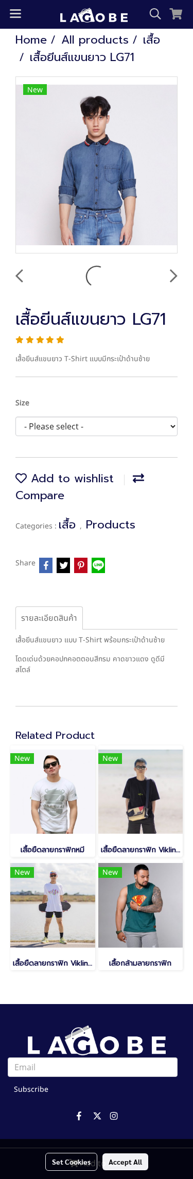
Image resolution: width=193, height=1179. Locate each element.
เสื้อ (69, 524)
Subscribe (31, 1089)
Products (110, 524)
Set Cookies (71, 1161)
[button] (152, 14)
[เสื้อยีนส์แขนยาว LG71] (96, 165)
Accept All (125, 1161)
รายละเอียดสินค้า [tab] (49, 618)
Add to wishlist (70, 478)
